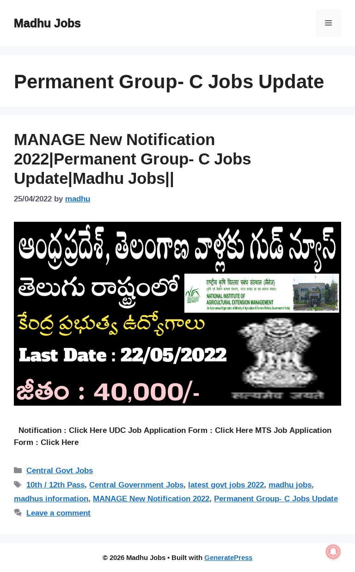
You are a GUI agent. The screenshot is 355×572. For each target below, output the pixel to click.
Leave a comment (58, 512)
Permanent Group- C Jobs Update (276, 498)
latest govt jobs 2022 (226, 484)
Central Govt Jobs (59, 470)
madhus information (51, 498)
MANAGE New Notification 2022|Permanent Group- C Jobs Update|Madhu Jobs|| (132, 158)
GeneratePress (228, 557)
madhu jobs (290, 484)
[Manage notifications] (333, 551)
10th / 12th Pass (55, 484)
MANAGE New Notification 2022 (151, 498)
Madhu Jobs (47, 23)
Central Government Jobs (136, 484)
